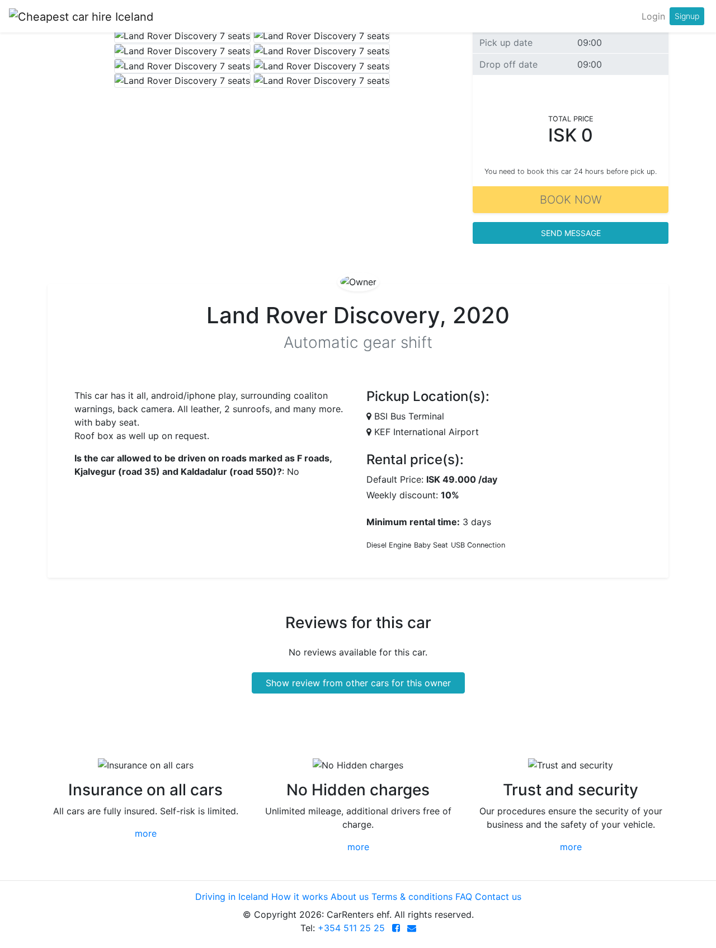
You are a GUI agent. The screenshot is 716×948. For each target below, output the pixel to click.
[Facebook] (396, 927)
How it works (299, 896)
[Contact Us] (411, 927)
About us (350, 896)
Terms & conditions (412, 896)
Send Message (571, 233)
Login (653, 16)
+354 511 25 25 (351, 927)
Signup (687, 16)
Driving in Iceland (231, 896)
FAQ (463, 896)
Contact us (498, 896)
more (146, 833)
